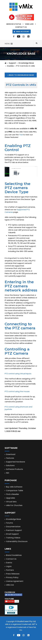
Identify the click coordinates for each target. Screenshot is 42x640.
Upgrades (10, 498)
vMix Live (10, 585)
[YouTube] (18, 36)
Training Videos (13, 537)
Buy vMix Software (14, 487)
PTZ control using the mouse (17, 391)
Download (10, 454)
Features (10, 458)
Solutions (10, 465)
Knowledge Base (26, 63)
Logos (9, 566)
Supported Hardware (15, 462)
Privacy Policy (12, 577)
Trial (21, 134)
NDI (7, 473)
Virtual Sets (11, 501)
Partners (10, 570)
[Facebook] (13, 36)
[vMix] (21, 6)
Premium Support (14, 530)
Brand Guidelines (14, 555)
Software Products (14, 469)
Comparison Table (14, 490)
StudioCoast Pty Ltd (26, 621)
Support (12, 63)
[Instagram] (23, 36)
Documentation (13, 526)
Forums (9, 523)
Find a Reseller (12, 494)
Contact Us (21, 27)
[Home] (5, 63)
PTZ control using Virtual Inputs (18, 373)
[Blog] (28, 36)
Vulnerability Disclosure (16, 541)
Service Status (13, 24)
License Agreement (14, 581)
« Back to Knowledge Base (21, 75)
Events (9, 562)
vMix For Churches (14, 505)
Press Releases (12, 574)
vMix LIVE (29, 24)
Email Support (12, 534)
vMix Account (22, 31)
